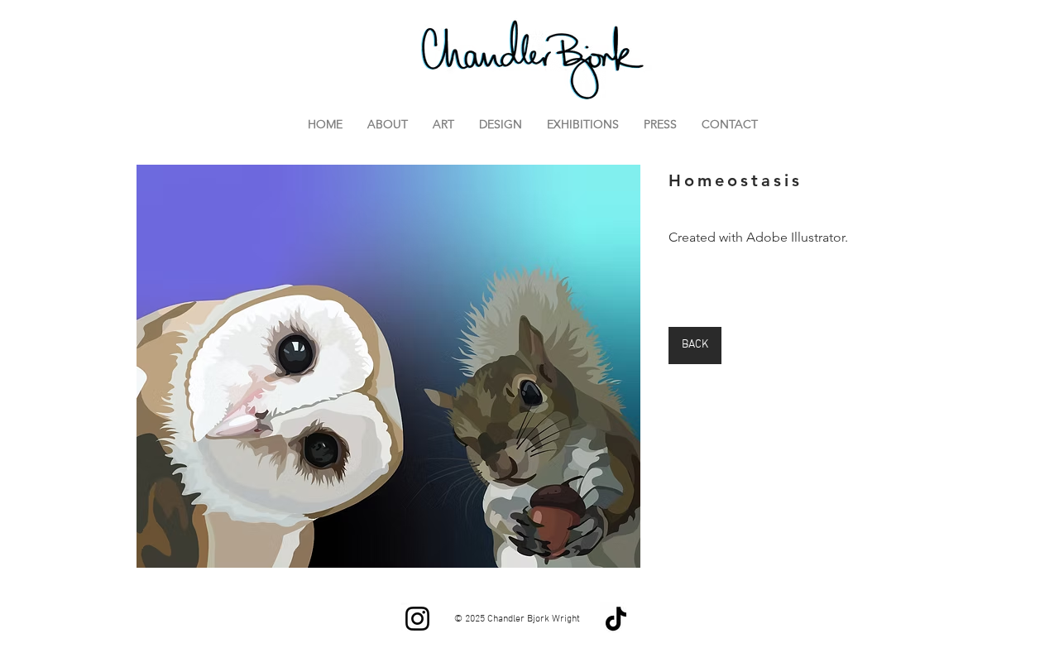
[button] (388, 366)
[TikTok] (616, 618)
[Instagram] (417, 618)
